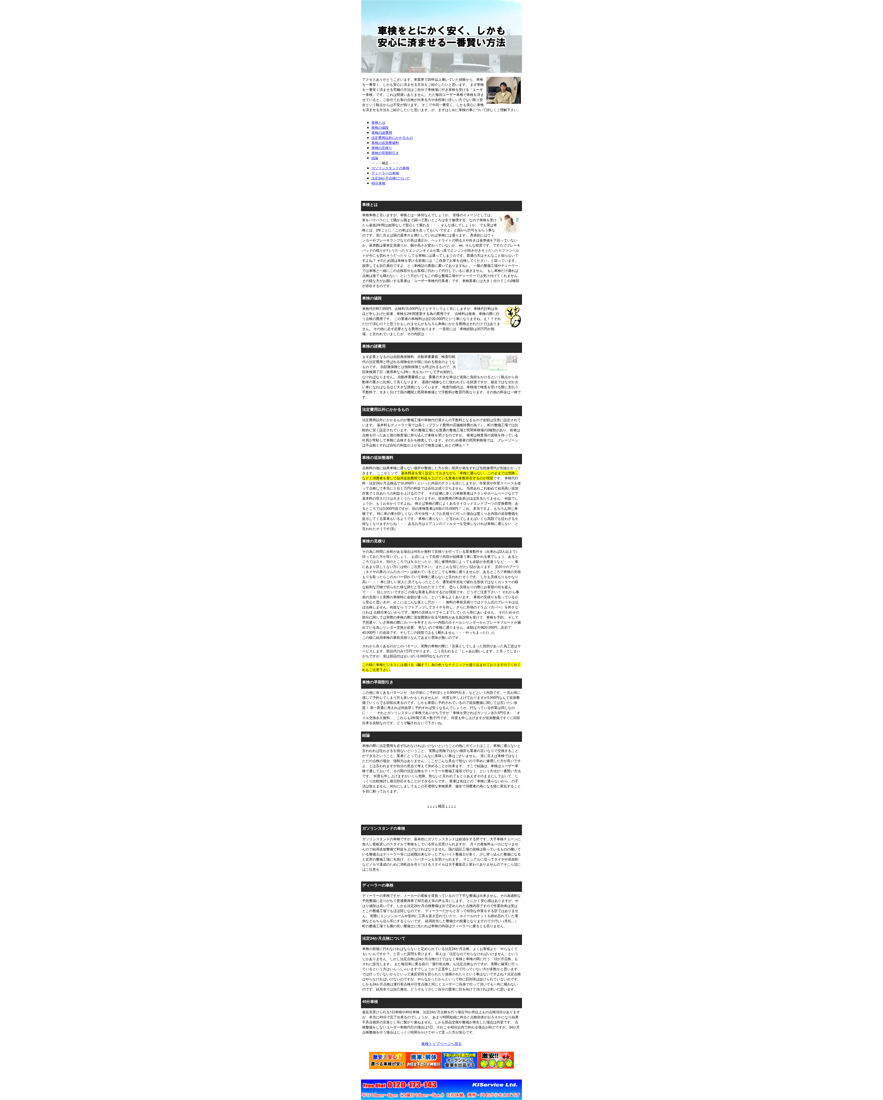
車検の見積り (381, 147)
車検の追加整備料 (385, 142)
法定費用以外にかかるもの (392, 137)
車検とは (378, 122)
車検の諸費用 (381, 132)
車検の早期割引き (385, 152)
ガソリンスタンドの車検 (390, 167)
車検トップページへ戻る (441, 1043)
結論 (374, 157)
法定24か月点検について (390, 178)
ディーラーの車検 (385, 172)
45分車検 (378, 183)
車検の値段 (380, 127)
